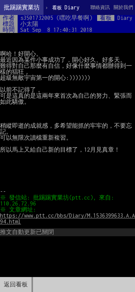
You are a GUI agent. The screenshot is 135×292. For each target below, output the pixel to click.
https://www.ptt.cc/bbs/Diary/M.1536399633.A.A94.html (67, 218)
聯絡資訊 (100, 7)
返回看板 (16, 284)
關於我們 (123, 7)
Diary (66, 7)
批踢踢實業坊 (22, 7)
